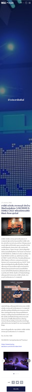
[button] (15, 373)
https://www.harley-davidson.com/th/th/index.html (11, 345)
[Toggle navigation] (30, 3)
